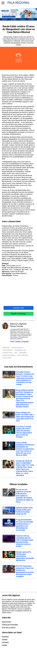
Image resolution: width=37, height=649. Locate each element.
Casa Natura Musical (17, 347)
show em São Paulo (22, 355)
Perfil (12, 341)
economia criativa (7, 352)
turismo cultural (6, 357)
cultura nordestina (7, 350)
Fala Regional (18, 2)
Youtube (4, 639)
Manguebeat (22, 352)
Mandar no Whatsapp (18, 314)
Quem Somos (6, 622)
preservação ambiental (8, 355)
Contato (18, 341)
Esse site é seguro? (9, 627)
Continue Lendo (18, 308)
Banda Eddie (5, 347)
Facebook (5, 636)
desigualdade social (20, 350)
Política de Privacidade (10, 624)
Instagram (25, 341)
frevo (16, 352)
